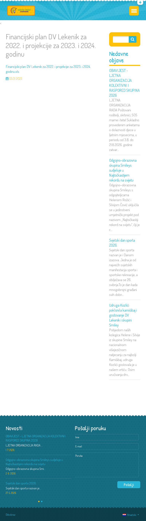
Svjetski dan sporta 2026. (122, 243)
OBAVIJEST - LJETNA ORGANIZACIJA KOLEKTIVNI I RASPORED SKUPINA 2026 (124, 83)
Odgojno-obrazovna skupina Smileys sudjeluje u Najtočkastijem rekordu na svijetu (122, 170)
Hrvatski (131, 515)
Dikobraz (10, 514)
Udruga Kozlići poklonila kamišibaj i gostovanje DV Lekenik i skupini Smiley (123, 315)
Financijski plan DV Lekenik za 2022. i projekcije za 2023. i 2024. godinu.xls (48, 69)
